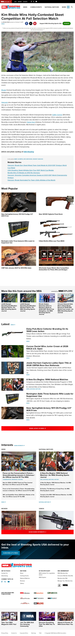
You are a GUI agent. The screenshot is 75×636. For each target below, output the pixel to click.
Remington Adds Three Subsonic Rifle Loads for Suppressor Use (49, 395)
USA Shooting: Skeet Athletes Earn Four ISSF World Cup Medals (31, 170)
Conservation (7, 479)
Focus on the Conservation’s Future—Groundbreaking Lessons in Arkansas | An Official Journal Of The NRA (19, 475)
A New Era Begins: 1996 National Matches (47, 379)
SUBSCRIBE (10, 553)
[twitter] (31, 22)
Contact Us (4, 573)
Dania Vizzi (31, 122)
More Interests (18, 445)
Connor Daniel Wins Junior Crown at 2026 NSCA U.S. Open (47, 347)
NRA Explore (42, 577)
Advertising (4, 576)
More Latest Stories (45, 428)
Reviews (4, 509)
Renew (20, 1)
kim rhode (29, 159)
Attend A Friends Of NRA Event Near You (65, 623)
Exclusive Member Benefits (65, 576)
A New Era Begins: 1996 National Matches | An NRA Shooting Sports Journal (54, 475)
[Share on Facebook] (27, 22)
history (56, 479)
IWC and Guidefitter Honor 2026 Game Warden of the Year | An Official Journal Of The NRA (18, 496)
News (25, 7)
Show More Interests (45, 532)
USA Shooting (29, 152)
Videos (41, 509)
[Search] (72, 7)
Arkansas (14, 479)
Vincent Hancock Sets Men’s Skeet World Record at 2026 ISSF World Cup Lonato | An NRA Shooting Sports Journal (65, 308)
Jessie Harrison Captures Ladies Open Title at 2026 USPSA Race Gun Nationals (48, 364)
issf (25, 159)
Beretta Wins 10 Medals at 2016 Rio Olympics (24, 173)
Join (15, 1)
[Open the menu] (68, 7)
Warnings (33, 633)
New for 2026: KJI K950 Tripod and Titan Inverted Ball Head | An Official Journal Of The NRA (17, 484)
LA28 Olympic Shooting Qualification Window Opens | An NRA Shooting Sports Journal (9, 307)
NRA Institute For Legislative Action (47, 574)
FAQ (40, 633)
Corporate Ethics (24, 633)
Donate (25, 1)
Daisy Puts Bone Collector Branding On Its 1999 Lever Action (47, 330)
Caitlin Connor (57, 115)
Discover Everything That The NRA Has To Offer (47, 624)
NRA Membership (63, 573)
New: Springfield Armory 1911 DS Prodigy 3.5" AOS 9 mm (49, 409)
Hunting (20, 479)
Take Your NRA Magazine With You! (8, 623)
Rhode (3, 90)
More (12, 325)
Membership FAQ (62, 578)
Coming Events (36, 7)
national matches (48, 479)
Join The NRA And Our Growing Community (27, 624)
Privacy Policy (4, 633)
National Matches (52, 7)
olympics (20, 159)
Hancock (4, 102)
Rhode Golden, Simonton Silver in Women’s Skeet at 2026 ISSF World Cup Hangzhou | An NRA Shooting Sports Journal (46, 309)
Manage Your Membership (65, 581)
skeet (15, 159)
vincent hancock (38, 159)
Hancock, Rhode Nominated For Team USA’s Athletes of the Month (31, 180)
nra (41, 479)
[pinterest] (35, 22)
